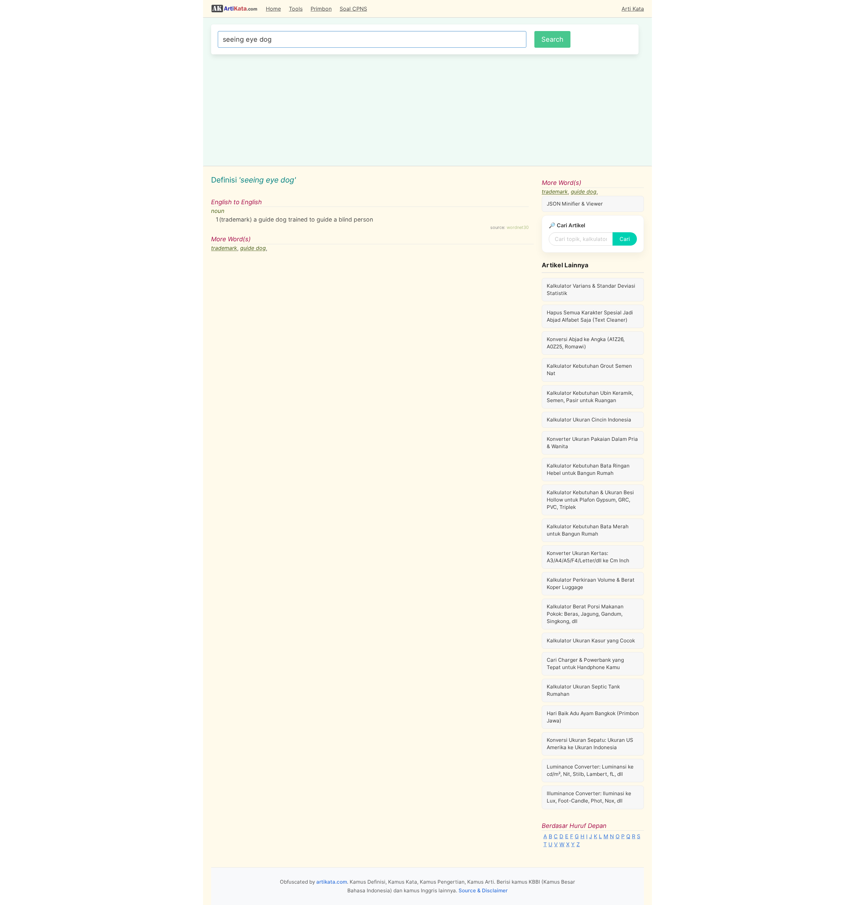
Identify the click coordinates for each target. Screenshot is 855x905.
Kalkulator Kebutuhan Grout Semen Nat (589, 369)
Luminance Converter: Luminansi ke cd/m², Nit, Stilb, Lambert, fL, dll (590, 770)
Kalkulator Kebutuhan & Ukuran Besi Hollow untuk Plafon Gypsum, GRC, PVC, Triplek (590, 499)
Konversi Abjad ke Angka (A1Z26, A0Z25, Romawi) (586, 343)
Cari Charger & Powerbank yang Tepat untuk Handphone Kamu (585, 663)
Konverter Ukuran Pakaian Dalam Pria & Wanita (592, 442)
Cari (625, 239)
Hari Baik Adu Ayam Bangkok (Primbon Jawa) (593, 717)
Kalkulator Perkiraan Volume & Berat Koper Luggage (591, 583)
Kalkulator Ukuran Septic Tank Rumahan (583, 690)
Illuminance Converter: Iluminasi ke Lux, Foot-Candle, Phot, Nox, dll (589, 797)
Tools (296, 8)
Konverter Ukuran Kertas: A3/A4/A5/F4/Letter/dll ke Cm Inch (588, 557)
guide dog (253, 248)
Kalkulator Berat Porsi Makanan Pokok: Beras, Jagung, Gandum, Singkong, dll (585, 613)
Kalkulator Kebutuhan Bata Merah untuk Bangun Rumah (588, 530)
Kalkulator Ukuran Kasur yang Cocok (591, 640)
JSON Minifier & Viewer (575, 204)
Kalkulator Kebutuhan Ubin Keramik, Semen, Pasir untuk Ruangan (590, 396)
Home (273, 8)
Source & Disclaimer (483, 890)
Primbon (321, 8)
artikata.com (331, 882)
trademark (224, 248)
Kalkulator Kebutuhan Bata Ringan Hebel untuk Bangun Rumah (588, 469)
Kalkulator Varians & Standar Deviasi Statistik (591, 289)
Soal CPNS (353, 8)
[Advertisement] (424, 109)
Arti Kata (633, 8)
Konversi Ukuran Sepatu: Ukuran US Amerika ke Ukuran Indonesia (590, 743)
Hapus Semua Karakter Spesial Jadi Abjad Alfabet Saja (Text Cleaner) (590, 316)
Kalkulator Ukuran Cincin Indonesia (589, 419)
